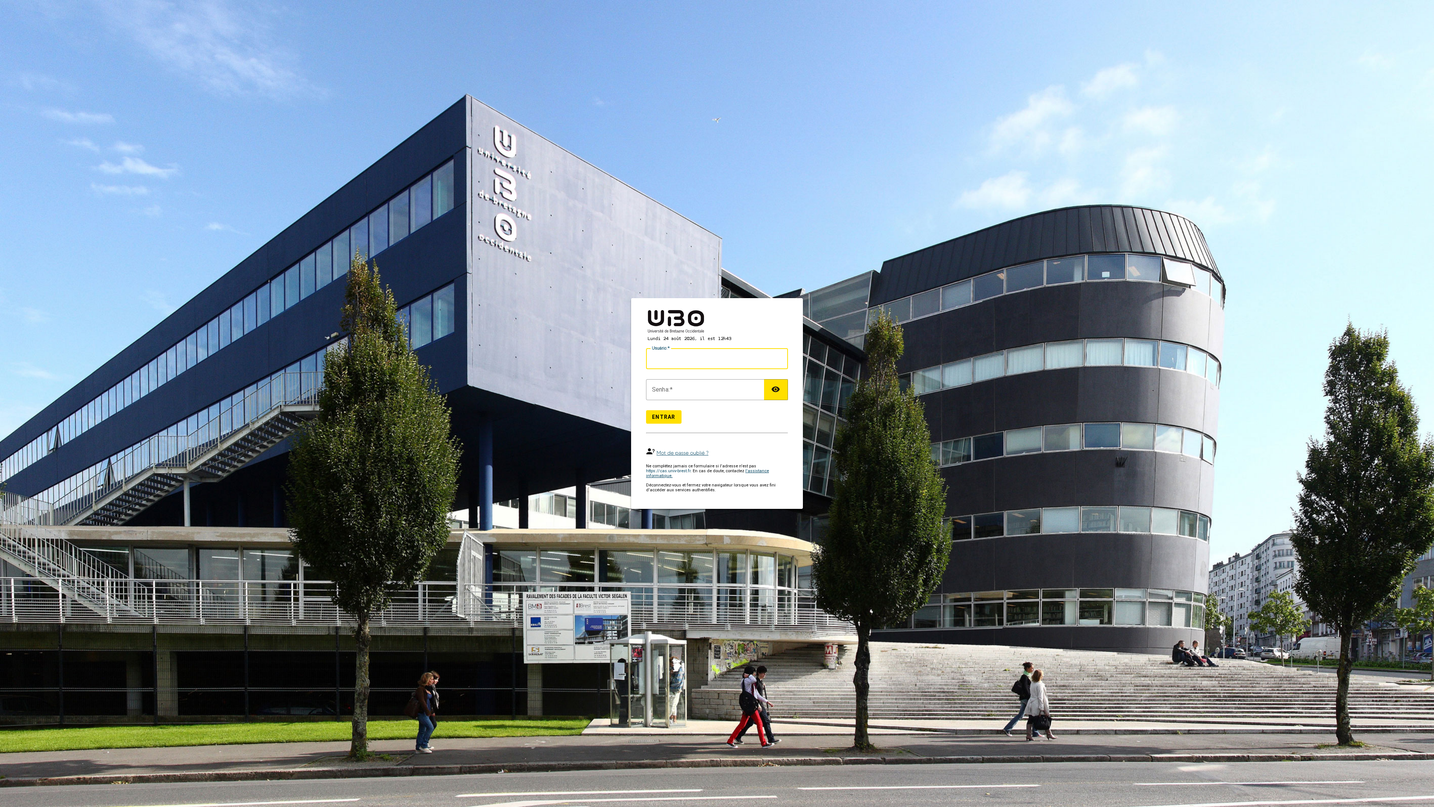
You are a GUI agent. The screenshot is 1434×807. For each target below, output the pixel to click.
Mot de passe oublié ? (682, 453)
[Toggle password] (776, 389)
